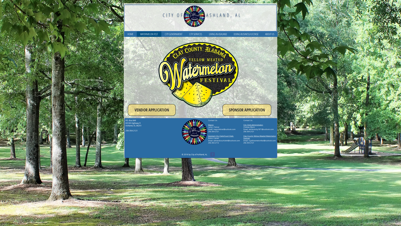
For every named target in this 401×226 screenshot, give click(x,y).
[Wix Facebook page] (212, 154)
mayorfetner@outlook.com (224, 129)
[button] (173, 34)
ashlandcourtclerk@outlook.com (227, 140)
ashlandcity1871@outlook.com (261, 129)
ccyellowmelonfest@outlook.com (262, 140)
